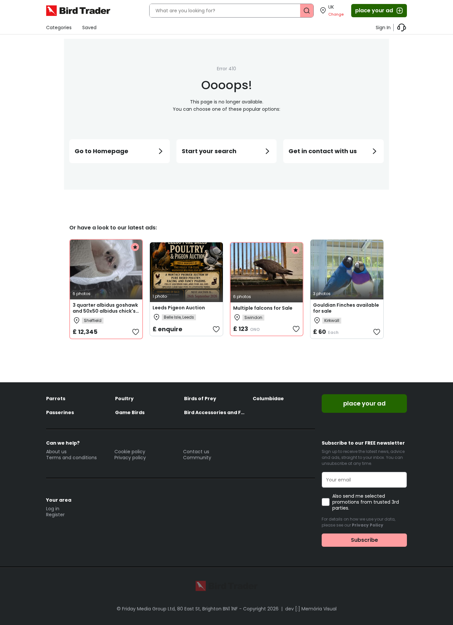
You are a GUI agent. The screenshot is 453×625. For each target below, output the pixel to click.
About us (56, 451)
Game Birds (130, 412)
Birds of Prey (200, 399)
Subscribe (364, 540)
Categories (59, 27)
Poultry (124, 399)
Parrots (55, 399)
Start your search (209, 151)
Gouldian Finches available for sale (346, 308)
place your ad (374, 10)
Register (55, 514)
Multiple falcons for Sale (262, 308)
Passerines (60, 412)
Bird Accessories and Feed (215, 412)
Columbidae (268, 399)
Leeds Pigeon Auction (179, 307)
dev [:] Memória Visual (311, 608)
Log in (52, 508)
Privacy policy (130, 457)
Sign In (383, 27)
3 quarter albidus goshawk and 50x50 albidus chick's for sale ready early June (105, 311)
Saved (89, 27)
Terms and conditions (71, 457)
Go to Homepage (101, 151)
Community (197, 457)
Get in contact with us (323, 151)
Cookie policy (129, 451)
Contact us (196, 451)
